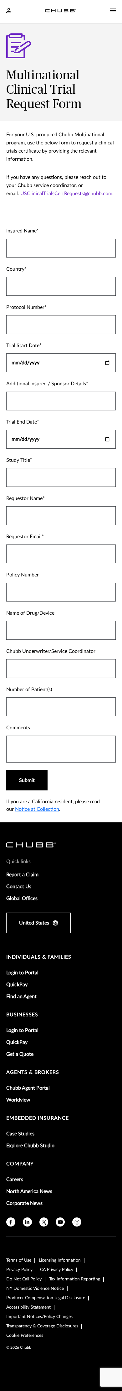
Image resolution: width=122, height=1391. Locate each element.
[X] (43, 1222)
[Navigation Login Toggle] (8, 11)
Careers (14, 1179)
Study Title (18, 460)
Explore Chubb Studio (30, 1145)
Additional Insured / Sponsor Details (46, 383)
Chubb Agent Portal (28, 1088)
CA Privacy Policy (56, 1270)
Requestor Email (24, 536)
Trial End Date (21, 422)
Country (15, 269)
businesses (22, 1014)
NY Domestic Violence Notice (35, 1288)
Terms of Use (18, 1260)
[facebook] (10, 1222)
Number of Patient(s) (29, 689)
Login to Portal (22, 972)
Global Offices (22, 898)
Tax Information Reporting (74, 1279)
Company (20, 1163)
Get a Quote (19, 1054)
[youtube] (60, 1222)
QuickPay (17, 984)
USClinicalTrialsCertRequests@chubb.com (66, 193)
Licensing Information (60, 1260)
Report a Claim (22, 874)
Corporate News (24, 1203)
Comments (18, 727)
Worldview (18, 1099)
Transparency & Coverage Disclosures (42, 1326)
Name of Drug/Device (30, 613)
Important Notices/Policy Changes (39, 1317)
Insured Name (21, 230)
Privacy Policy (19, 1270)
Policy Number (22, 574)
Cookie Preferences (24, 1335)
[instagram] (76, 1222)
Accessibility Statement (28, 1307)
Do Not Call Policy (24, 1279)
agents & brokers (32, 1072)
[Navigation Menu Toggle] (113, 11)
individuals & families (38, 957)
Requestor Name (24, 498)
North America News (29, 1191)
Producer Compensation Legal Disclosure (45, 1298)
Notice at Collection (37, 809)
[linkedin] (27, 1222)
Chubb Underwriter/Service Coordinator (50, 651)
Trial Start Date (22, 345)
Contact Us (18, 886)
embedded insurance (37, 1118)
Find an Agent (21, 996)
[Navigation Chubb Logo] (60, 12)
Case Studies (20, 1133)
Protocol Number (25, 307)
